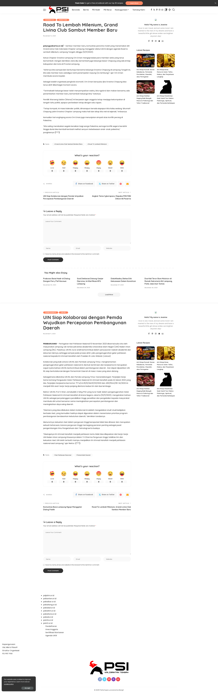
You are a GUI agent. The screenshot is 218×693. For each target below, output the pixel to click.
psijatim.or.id (48, 595)
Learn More (134, 3)
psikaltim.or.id (49, 610)
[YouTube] (162, 9)
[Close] (215, 3)
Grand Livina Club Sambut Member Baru (68, 144)
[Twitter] (154, 9)
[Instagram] (160, 9)
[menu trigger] (46, 9)
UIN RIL (63, 312)
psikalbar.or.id (49, 601)
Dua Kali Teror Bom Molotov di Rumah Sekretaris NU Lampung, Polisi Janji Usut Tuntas (158, 281)
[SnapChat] (159, 41)
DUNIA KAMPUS (50, 312)
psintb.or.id (48, 620)
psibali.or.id (48, 617)
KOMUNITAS (49, 20)
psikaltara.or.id (49, 614)
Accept (27, 688)
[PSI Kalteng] (59, 9)
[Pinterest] (157, 9)
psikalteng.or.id (50, 604)
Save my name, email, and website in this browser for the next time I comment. (72, 254)
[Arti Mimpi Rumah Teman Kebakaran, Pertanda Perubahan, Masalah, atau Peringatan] (146, 60)
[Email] (127, 184)
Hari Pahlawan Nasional (63, 455)
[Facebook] (151, 9)
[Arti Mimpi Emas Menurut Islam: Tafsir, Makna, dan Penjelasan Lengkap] (166, 60)
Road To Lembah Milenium (97, 144)
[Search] (173, 9)
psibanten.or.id (49, 598)
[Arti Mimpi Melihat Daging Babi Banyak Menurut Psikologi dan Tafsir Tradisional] (146, 87)
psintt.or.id (47, 623)
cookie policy (9, 684)
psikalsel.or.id (49, 607)
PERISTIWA (63, 20)
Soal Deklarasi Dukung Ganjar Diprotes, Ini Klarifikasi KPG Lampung (90, 281)
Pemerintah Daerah (83, 455)
